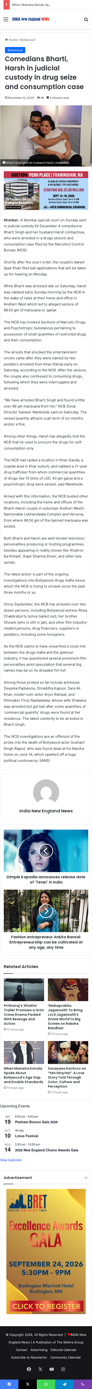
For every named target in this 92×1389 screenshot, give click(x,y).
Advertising (39, 1350)
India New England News (46, 811)
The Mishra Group (70, 1342)
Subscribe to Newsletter (29, 1357)
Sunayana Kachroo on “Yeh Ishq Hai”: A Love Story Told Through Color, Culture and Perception (67, 1077)
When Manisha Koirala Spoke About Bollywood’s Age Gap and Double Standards (23, 1075)
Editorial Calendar (63, 1350)
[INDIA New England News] (31, 19)
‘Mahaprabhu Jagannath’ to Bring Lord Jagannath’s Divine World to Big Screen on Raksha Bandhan (65, 1016)
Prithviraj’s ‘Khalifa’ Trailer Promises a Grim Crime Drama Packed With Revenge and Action (24, 1014)
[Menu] (6, 21)
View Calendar (11, 1160)
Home (12, 40)
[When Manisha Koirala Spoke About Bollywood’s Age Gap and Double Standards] (24, 1052)
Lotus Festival (26, 1135)
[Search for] (86, 21)
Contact (21, 1350)
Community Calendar (65, 1357)
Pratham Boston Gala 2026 (36, 1121)
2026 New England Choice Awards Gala (46, 1150)
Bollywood (27, 40)
